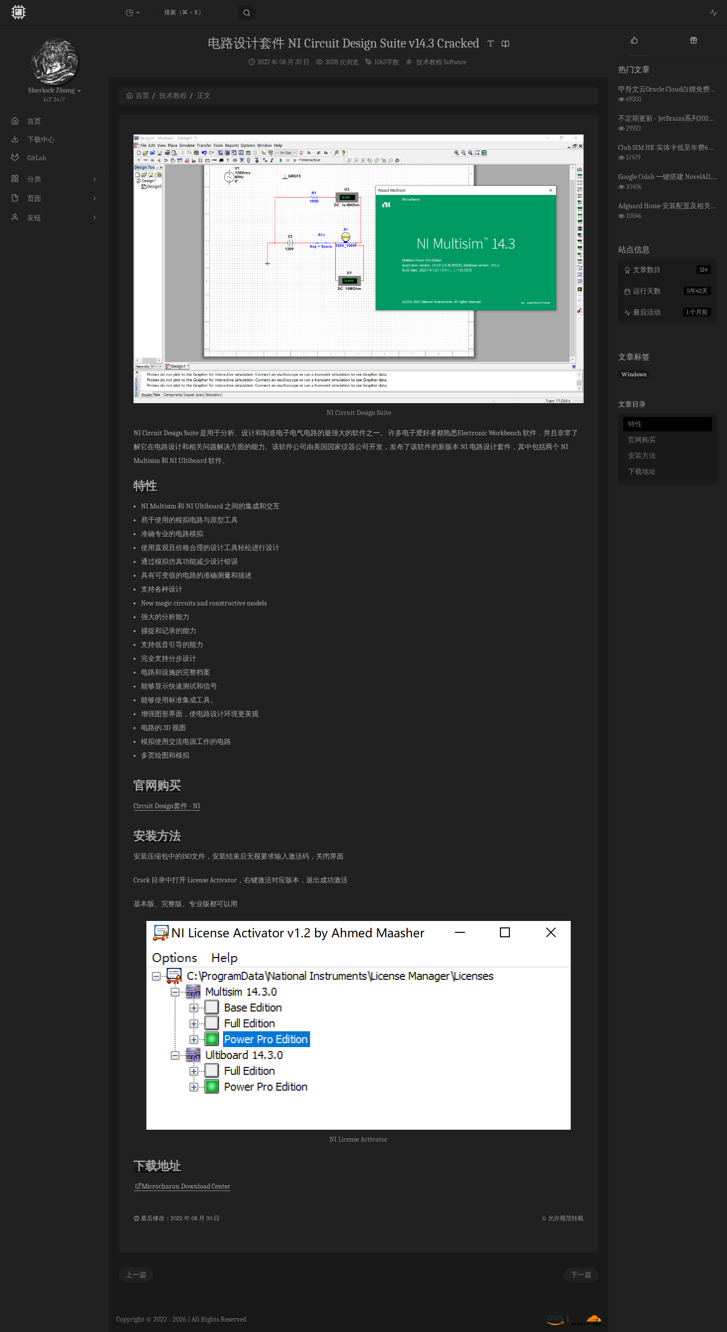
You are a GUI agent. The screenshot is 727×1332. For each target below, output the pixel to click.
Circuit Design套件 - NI (167, 806)
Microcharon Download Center (185, 1186)
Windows (634, 374)
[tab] (634, 39)
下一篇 (581, 1275)
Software (455, 62)
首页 (142, 96)
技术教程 (429, 62)
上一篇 (136, 1275)
